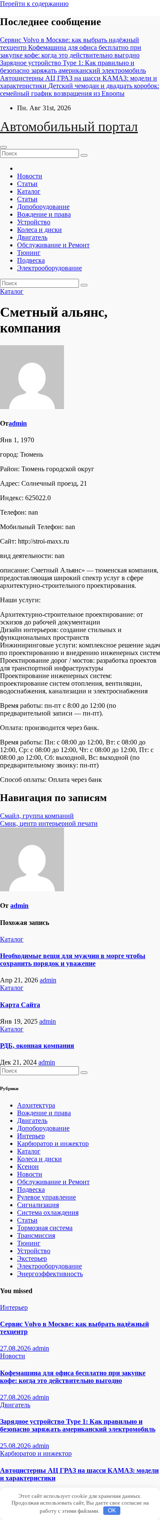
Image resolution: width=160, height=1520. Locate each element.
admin (18, 423)
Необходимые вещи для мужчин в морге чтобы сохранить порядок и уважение (72, 959)
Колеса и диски (39, 229)
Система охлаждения (48, 1212)
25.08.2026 (16, 1445)
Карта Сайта (20, 1004)
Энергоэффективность (50, 1273)
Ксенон (28, 1166)
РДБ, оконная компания (37, 1045)
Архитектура (36, 1105)
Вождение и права (44, 214)
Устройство (33, 222)
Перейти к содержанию (34, 3)
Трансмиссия (36, 1235)
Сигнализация (38, 1204)
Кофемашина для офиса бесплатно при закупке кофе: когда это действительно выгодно (72, 1376)
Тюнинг (29, 252)
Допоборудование (43, 206)
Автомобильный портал (69, 126)
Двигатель (32, 237)
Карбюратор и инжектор (53, 1143)
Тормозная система (45, 1227)
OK (112, 1510)
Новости (29, 176)
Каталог (29, 191)
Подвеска (31, 260)
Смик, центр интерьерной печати (49, 823)
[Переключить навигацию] (3, 147)
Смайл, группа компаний (37, 815)
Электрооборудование (49, 268)
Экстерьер (32, 1258)
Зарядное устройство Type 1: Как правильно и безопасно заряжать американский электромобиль (77, 1425)
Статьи (27, 183)
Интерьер (31, 1135)
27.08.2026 (16, 1348)
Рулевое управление (46, 1197)
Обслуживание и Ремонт (53, 245)
